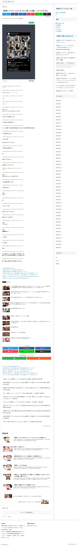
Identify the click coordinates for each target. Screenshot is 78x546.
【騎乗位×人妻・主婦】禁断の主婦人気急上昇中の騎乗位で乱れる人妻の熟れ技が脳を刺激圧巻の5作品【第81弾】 (27, 411)
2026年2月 (58, 119)
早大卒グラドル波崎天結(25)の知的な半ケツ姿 (11, 366)
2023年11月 (58, 206)
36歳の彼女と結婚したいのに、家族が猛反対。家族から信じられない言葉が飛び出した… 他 (20, 273)
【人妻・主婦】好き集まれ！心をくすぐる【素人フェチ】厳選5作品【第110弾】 (22, 421)
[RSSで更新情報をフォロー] (39, 358)
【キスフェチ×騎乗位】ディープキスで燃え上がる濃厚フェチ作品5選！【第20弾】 (23, 402)
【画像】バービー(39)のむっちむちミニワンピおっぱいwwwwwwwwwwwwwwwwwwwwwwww (20, 276)
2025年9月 (58, 135)
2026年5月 (58, 110)
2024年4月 (58, 190)
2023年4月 (58, 228)
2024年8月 (58, 177)
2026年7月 (58, 103)
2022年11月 (58, 241)
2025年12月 (59, 126)
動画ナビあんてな (59, 23)
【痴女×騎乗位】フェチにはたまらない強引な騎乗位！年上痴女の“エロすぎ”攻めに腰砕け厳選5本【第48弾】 (26, 417)
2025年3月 (58, 155)
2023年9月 (58, 212)
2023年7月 (58, 219)
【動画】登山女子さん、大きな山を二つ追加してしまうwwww (65, 74)
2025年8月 (58, 139)
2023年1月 (58, 234)
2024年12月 (59, 164)
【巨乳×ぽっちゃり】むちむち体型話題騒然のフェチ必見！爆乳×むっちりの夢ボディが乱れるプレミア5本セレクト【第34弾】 (26, 397)
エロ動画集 (58, 25)
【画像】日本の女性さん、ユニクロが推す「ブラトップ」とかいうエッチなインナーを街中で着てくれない (65, 80)
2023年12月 (59, 203)
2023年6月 (58, 222)
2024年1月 (58, 199)
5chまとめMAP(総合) (60, 12)
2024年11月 (58, 167)
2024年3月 (58, 193)
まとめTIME (58, 31)
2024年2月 (58, 196)
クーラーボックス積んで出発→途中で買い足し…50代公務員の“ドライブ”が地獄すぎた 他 (19, 274)
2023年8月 (58, 215)
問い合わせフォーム (32, 525)
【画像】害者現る (60, 70)
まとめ (57, 260)
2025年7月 (58, 142)
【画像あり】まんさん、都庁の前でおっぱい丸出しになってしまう (65, 53)
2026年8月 (58, 100)
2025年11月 (58, 129)
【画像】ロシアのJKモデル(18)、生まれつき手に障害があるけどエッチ (16, 278)
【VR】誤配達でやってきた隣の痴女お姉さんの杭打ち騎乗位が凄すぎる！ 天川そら (18, 368)
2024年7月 (58, 180)
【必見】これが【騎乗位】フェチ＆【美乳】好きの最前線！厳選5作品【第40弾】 (23, 379)
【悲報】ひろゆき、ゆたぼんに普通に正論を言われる (12, 269)
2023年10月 (59, 209)
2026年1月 (58, 123)
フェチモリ (58, 29)
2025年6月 (58, 145)
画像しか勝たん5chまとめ (65, 36)
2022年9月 (58, 247)
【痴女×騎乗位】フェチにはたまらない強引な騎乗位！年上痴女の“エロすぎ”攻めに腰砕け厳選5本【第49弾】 (26, 383)
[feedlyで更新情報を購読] (14, 358)
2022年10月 (59, 244)
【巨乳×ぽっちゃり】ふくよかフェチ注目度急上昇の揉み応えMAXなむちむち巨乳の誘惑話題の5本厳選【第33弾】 (26, 406)
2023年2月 (58, 231)
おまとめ (57, 27)
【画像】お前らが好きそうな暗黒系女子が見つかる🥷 (65, 58)
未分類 (57, 263)
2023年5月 (58, 225)
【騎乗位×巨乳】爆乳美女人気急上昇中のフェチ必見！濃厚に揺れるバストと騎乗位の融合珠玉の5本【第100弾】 (27, 388)
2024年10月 (59, 171)
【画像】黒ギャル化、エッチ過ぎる (64, 90)
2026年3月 (58, 116)
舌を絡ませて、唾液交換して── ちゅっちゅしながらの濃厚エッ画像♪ (15, 371)
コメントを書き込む (26, 512)
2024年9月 (58, 174)
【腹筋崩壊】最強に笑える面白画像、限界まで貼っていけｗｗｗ (14, 271)
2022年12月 (59, 238)
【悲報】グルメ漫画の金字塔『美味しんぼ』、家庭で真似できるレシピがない (17, 369)
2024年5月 (58, 187)
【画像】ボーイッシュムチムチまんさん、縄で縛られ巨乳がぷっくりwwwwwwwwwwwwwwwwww (65, 47)
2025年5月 (58, 148)
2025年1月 (58, 161)
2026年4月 (58, 113)
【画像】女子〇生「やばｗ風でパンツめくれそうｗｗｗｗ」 (65, 41)
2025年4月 (58, 151)
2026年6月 (58, 107)
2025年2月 (58, 158)
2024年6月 (58, 183)
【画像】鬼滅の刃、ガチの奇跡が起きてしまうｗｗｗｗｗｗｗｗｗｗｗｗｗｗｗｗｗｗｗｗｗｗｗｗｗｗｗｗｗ (65, 65)
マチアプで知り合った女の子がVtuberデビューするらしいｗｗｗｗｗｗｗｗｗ (65, 86)
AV (56, 257)
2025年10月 (59, 132)
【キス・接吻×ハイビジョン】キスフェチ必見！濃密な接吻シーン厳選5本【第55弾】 (24, 393)
